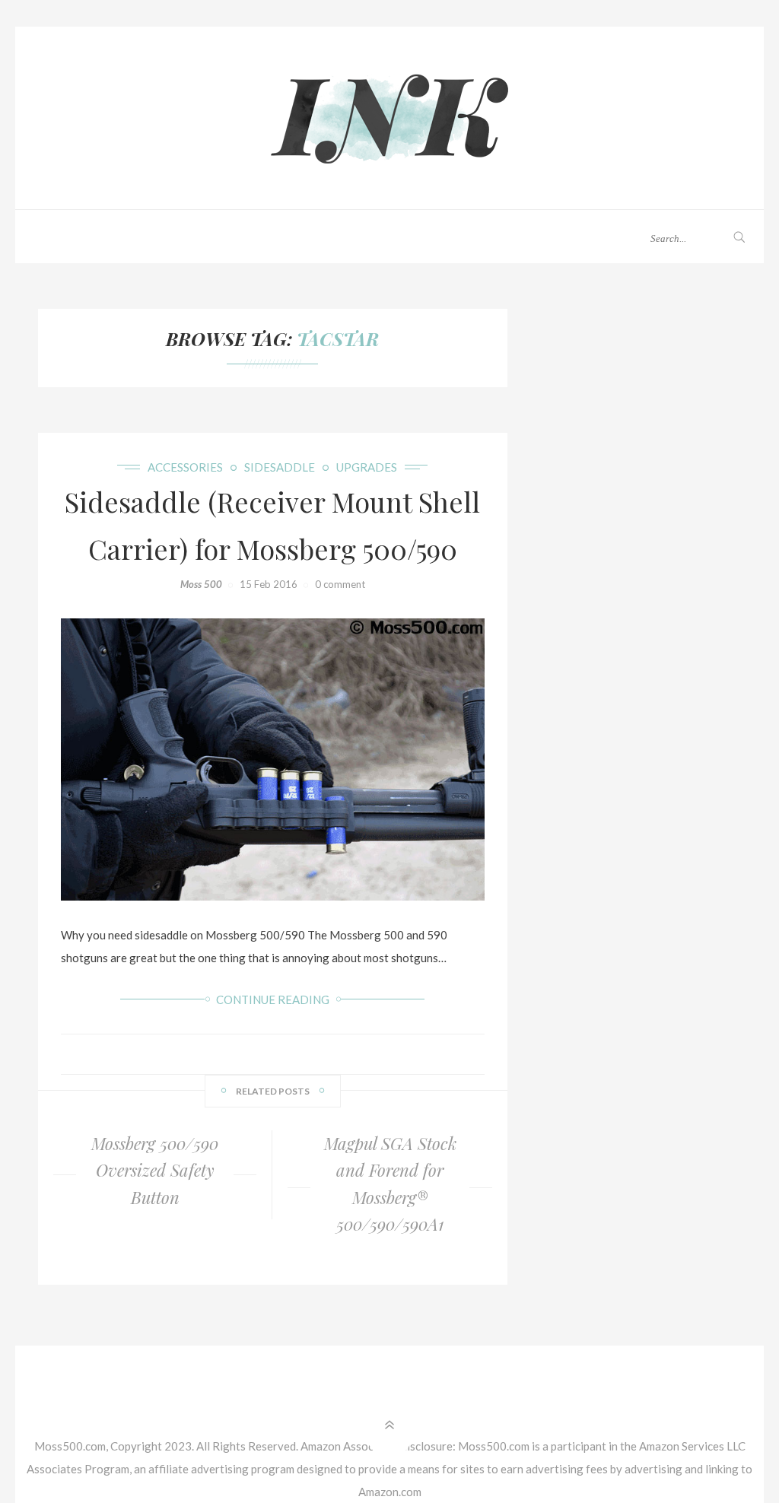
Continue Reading (272, 999)
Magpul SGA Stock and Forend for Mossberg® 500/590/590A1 (390, 1183)
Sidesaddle (279, 467)
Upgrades (366, 467)
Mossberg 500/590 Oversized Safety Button (154, 1170)
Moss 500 (201, 584)
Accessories (185, 467)
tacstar (338, 338)
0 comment (340, 584)
